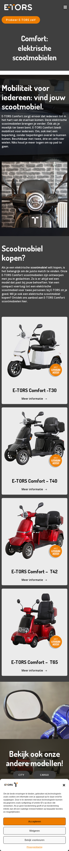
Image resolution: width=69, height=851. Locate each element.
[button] (64, 785)
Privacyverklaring (34, 847)
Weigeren (34, 830)
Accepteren (34, 821)
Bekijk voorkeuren (34, 840)
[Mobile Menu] (65, 7)
